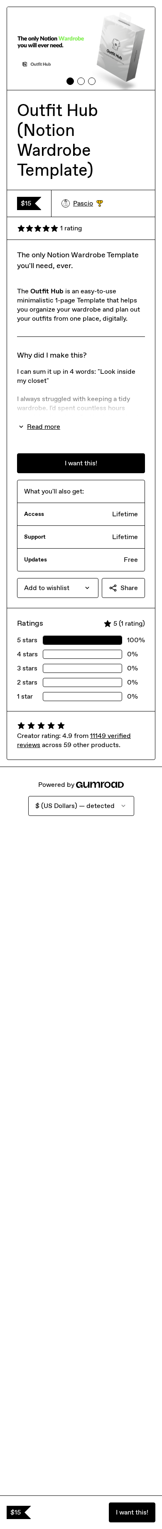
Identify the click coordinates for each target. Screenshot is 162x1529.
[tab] (70, 81)
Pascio (88, 203)
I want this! (132, 1512)
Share (129, 588)
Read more (43, 427)
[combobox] (57, 588)
